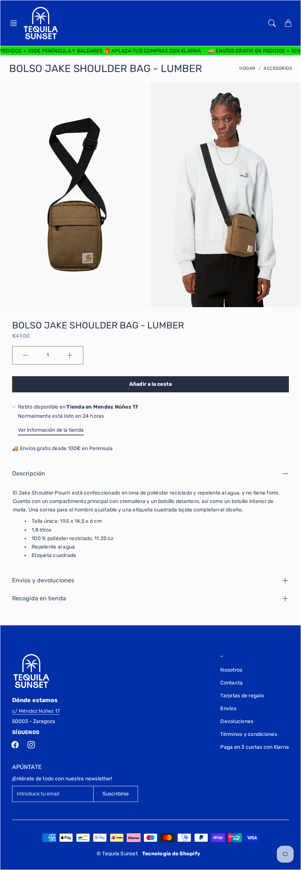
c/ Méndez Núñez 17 (36, 711)
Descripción (28, 473)
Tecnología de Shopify (171, 854)
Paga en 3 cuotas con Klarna (254, 747)
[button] (15, 23)
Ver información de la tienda (51, 430)
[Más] (70, 355)
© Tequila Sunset (117, 854)
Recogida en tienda (39, 598)
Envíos (228, 708)
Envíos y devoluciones (43, 580)
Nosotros (231, 670)
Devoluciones (236, 721)
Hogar (247, 68)
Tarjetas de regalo (242, 696)
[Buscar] (272, 23)
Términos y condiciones (248, 734)
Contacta (231, 683)
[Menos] (25, 355)
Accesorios (278, 68)
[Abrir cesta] (288, 23)
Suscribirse (115, 794)
